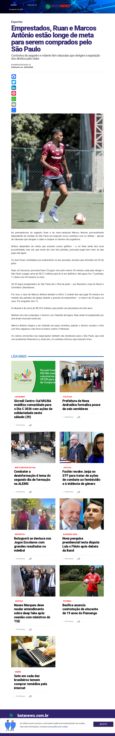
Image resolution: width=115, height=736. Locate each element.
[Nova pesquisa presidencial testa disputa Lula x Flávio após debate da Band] (82, 514)
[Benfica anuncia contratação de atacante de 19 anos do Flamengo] (82, 580)
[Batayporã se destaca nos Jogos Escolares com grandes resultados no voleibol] (33, 514)
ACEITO (103, 724)
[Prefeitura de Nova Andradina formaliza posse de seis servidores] (82, 376)
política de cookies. (60, 727)
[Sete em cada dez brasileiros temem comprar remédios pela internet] (33, 651)
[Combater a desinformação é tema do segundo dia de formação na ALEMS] (33, 447)
